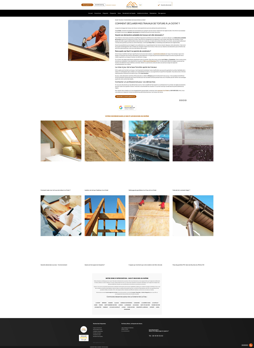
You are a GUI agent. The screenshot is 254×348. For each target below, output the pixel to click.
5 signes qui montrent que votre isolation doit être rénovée (145, 265)
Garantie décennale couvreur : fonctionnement (54, 265)
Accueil (90, 13)
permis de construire (159, 54)
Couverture (97, 13)
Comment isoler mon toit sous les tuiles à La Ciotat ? (56, 190)
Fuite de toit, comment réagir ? (181, 190)
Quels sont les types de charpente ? (95, 265)
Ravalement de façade (129, 13)
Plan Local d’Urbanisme (149, 61)
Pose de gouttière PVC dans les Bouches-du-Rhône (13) (188, 265)
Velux (119, 13)
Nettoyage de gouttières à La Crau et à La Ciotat (142, 190)
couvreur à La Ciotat (163, 90)
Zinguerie (105, 13)
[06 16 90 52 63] (251, 345)
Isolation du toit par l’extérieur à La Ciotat (96, 190)
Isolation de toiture (142, 13)
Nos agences (162, 13)
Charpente (113, 13)
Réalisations (153, 13)
